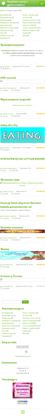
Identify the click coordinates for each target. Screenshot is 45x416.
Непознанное (5, 25)
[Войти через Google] (26, 351)
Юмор (25, 35)
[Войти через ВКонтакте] (15, 351)
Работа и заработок (30, 30)
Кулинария (4, 38)
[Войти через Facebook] (18, 351)
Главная (2, 10)
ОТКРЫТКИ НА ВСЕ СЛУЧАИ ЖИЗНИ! (22, 159)
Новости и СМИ (28, 25)
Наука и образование (30, 23)
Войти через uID (22, 347)
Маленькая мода (9, 179)
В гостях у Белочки (11, 276)
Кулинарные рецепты (12, 44)
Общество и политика (8, 28)
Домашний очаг (5, 17)
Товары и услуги (6, 35)
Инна (4, 171)
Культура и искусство (30, 20)
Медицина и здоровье (8, 23)
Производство (5, 30)
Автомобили (4, 15)
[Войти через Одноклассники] (30, 351)
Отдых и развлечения (30, 28)
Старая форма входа (22, 356)
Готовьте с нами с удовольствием (17, 3)
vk (23, 412)
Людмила (6, 218)
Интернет (26, 17)
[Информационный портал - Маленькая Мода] (22, 184)
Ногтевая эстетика (11, 227)
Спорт (2, 33)
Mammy (4, 249)
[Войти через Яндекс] (22, 351)
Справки (25, 33)
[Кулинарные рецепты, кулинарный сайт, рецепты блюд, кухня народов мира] (22, 135)
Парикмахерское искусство (15, 99)
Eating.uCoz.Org (9, 125)
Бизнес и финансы (29, 15)
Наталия (5, 116)
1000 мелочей (8, 77)
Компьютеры (4, 20)
